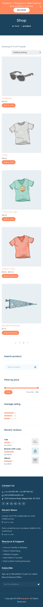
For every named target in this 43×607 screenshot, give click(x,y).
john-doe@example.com (14, 495)
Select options (10, 276)
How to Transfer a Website (15, 547)
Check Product (10, 333)
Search (35, 367)
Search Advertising (11, 551)
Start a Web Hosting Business (16, 561)
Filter (8, 392)
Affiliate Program (11, 554)
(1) (10, 413)
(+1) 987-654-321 (26, 492)
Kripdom (25, 598)
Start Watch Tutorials (12, 558)
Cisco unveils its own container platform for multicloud (21, 529)
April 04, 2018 (8, 522)
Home (16, 26)
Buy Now (21, 10)
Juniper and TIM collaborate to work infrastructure (18, 517)
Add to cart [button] (9, 105)
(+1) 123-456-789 (11, 492)
